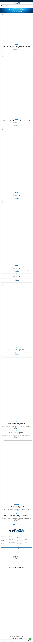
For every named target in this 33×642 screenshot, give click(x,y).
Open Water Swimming (12, 542)
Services (26, 544)
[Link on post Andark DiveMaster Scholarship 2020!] (16, 315)
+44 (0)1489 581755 (17, 557)
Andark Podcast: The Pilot (16, 267)
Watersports (10, 538)
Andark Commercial (3, 541)
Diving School (26, 536)
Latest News (2, 543)
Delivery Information (19, 541)
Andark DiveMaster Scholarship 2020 (16, 423)
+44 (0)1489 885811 (17, 558)
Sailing (10, 541)
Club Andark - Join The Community (4, 538)
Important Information (19, 535)
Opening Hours (19, 544)
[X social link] (15, 0)
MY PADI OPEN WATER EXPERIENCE (17, 506)
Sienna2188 (20, 10)
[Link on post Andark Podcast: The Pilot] (16, 233)
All (16, 273)
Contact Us (2, 544)
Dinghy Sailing (11, 539)
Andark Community (4, 535)
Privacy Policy (18, 537)
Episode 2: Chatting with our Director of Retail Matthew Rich (16, 120)
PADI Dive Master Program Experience (16, 432)
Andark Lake (2, 540)
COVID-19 (16, 275)
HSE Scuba (26, 538)
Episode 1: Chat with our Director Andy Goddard (16, 193)
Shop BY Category (12, 535)
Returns (18, 538)
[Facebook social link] (14, 0)
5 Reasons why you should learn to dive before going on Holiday (16, 515)
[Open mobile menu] (1, 3)
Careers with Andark (27, 541)
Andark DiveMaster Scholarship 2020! (16, 349)
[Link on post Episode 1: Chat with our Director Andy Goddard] (16, 159)
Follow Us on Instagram (4, 536)
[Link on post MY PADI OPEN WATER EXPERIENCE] (16, 472)
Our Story (26, 542)
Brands (26, 539)
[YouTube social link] (18, 0)
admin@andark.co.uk (17, 556)
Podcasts (16, 44)
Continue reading (16, 52)
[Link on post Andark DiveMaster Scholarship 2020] (16, 389)
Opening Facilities (19, 543)
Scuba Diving (16, 504)
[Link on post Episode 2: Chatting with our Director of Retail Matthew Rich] (16, 86)
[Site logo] (16, 2)
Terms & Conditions (19, 540)
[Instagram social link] (16, 0)
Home (12, 11)
